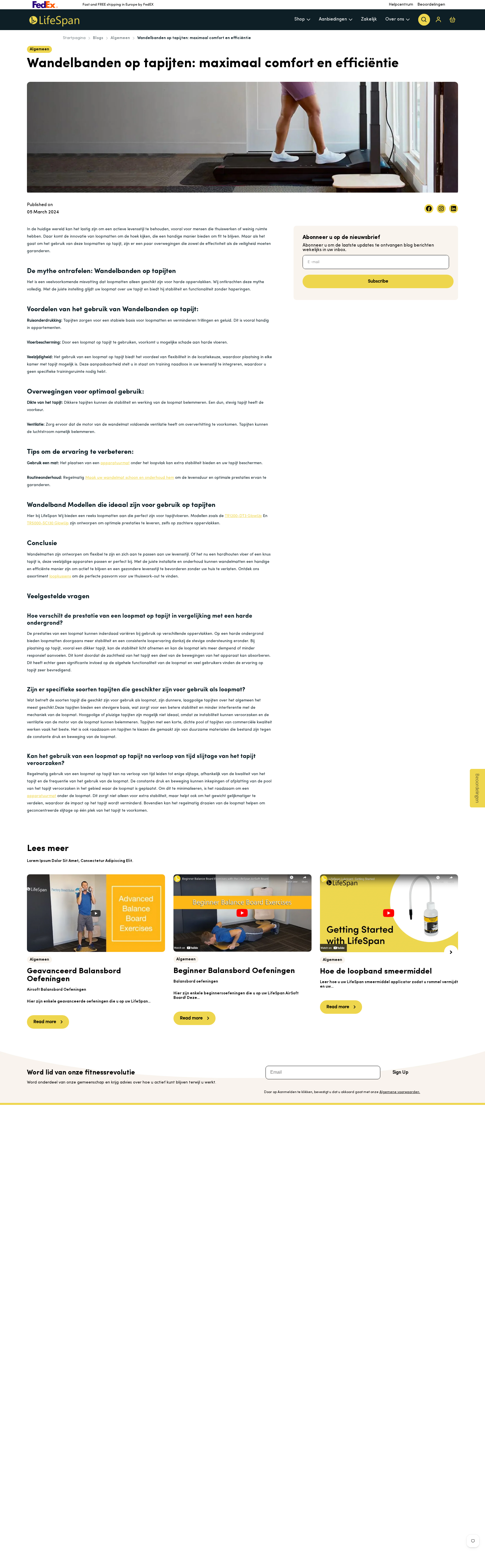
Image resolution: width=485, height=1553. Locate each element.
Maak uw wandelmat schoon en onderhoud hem (129, 478)
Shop (299, 19)
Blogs (98, 38)
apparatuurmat (115, 463)
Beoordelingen (431, 5)
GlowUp (255, 516)
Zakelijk (369, 19)
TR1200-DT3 (236, 516)
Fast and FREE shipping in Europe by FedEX (118, 4)
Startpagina (74, 38)
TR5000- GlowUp (48, 523)
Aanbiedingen (333, 19)
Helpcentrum (401, 5)
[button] (451, 952)
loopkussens (60, 576)
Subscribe (378, 281)
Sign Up (400, 1072)
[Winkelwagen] (452, 19)
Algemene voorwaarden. (399, 1092)
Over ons (394, 19)
